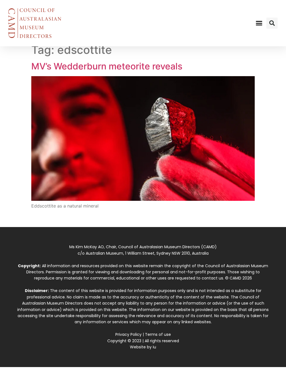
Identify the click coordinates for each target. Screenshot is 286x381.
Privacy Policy (128, 334)
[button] (259, 23)
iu (154, 347)
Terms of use (158, 334)
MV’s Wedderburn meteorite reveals (106, 66)
